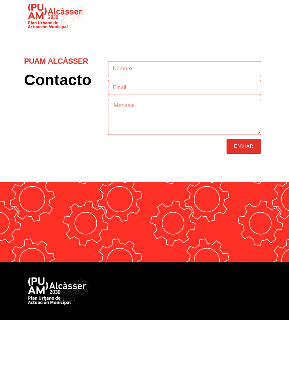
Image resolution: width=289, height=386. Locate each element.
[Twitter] (231, 285)
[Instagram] (265, 285)
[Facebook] (214, 285)
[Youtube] (248, 285)
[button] (256, 10)
